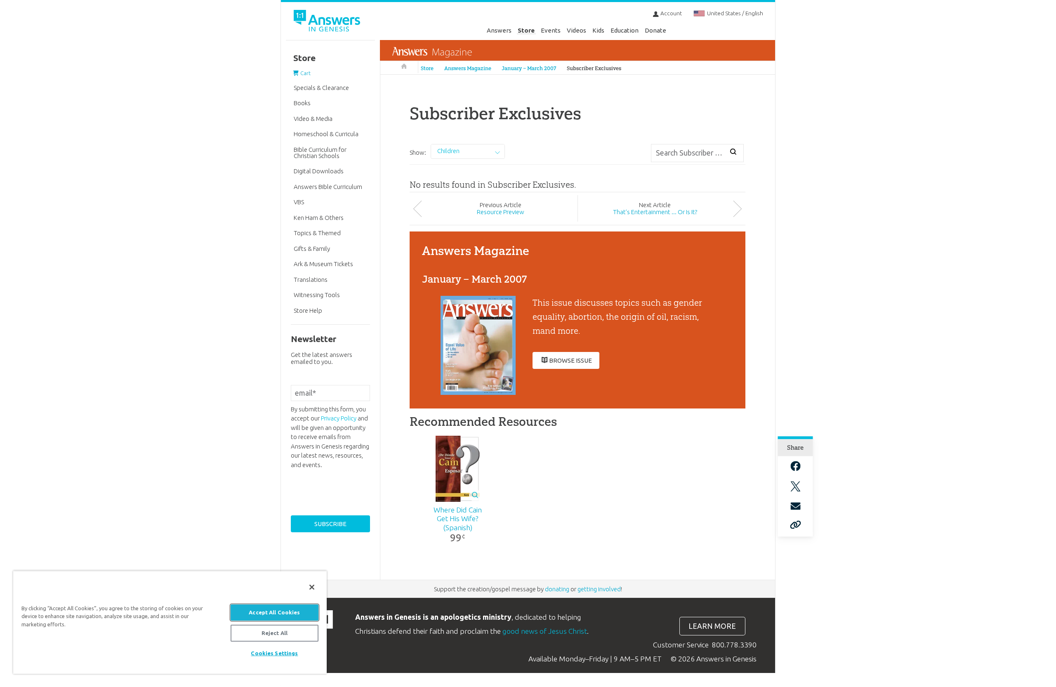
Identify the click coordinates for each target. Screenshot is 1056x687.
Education (624, 30)
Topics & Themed (317, 232)
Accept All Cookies (274, 612)
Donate (655, 30)
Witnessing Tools (317, 294)
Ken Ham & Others (319, 217)
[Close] (312, 587)
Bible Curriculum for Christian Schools (320, 152)
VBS (299, 201)
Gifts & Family (312, 248)
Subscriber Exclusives (594, 68)
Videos (576, 30)
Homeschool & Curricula (326, 133)
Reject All (275, 633)
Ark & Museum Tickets (323, 263)
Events (551, 30)
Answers (499, 30)
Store (526, 30)
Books (302, 102)
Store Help (308, 310)
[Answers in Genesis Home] (328, 22)
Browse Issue (570, 360)
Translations (311, 279)
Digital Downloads (319, 171)
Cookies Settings (274, 653)
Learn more (712, 626)
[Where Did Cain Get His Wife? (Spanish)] (457, 469)
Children (448, 150)
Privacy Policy (338, 418)
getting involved (599, 589)
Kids (598, 30)
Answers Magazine (467, 68)
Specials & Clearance (321, 87)
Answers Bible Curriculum (328, 186)
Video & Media (313, 118)
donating (557, 589)
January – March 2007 (529, 68)
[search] (733, 152)
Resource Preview (500, 211)
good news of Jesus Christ (544, 631)
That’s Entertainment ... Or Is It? (655, 211)
